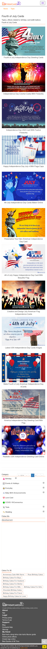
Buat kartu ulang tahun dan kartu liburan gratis (19, 634)
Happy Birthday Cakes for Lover (14, 596)
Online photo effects (9, 636)
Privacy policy (7, 617)
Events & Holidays (12, 483)
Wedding (8, 512)
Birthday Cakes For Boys (12, 577)
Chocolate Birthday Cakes (12, 590)
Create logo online (9, 639)
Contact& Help (7, 627)
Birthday (8, 478)
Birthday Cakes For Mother (12, 584)
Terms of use (7, 620)
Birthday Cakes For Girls (33, 587)
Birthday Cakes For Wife (12, 587)
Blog (3, 625)
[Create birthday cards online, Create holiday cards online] (12, 3)
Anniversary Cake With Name (13, 574)
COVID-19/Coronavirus (14, 502)
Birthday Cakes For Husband (13, 581)
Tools (7, 507)
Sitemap (5, 629)
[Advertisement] (23, 545)
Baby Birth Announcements (15, 493)
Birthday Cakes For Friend (12, 593)
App (3, 613)
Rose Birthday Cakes (35, 574)
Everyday (9, 488)
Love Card (9, 497)
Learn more (24, 648)
